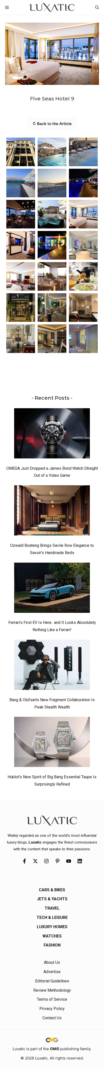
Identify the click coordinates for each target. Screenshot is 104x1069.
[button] (97, 7)
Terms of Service (52, 999)
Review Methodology (52, 990)
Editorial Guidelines (52, 981)
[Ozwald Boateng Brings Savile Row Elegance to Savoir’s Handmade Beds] (52, 511)
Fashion (52, 945)
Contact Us (52, 1018)
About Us (52, 962)
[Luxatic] (51, 7)
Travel (52, 908)
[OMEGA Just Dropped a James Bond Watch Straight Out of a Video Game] (52, 434)
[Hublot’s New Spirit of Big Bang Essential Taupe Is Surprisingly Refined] (52, 743)
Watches (52, 936)
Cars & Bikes (52, 889)
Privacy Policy (52, 1008)
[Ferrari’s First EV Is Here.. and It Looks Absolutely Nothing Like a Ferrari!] (52, 589)
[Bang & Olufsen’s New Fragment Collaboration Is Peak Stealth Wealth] (52, 666)
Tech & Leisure (52, 917)
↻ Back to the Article (52, 123)
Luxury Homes (52, 926)
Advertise (52, 971)
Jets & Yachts (52, 899)
